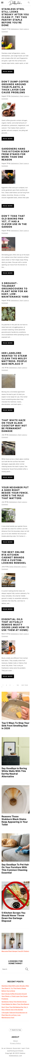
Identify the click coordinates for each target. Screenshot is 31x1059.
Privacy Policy (15, 1043)
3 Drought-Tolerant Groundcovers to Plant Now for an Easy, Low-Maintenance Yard (15, 290)
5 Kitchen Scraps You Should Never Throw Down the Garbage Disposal (13, 916)
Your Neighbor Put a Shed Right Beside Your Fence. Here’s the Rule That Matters (15, 493)
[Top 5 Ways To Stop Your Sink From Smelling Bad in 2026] (15, 706)
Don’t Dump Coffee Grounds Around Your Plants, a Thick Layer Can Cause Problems (15, 87)
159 (18, 685)
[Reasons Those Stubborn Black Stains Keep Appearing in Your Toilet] (15, 799)
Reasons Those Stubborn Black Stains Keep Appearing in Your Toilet (15, 820)
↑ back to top (15, 1030)
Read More (8, 71)
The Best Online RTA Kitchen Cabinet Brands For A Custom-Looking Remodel (14, 557)
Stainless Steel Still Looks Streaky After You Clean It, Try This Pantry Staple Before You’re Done (15, 17)
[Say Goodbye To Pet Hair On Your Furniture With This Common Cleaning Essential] (15, 847)
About (15, 1041)
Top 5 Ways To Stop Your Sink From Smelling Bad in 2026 (15, 726)
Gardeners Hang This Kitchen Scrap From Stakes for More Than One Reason (15, 154)
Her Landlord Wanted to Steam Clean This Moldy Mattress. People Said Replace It (14, 358)
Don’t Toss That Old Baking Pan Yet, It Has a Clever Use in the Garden (14, 221)
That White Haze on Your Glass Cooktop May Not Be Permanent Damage (14, 425)
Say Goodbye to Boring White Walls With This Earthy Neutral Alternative (14, 772)
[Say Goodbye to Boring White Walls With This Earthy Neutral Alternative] (15, 751)
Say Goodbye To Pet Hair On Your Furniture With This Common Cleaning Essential (15, 868)
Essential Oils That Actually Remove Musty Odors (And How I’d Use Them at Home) (15, 624)
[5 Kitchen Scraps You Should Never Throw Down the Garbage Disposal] (15, 896)
